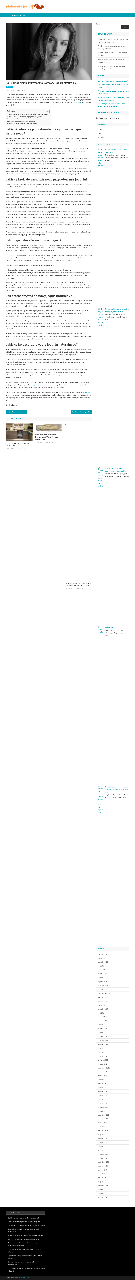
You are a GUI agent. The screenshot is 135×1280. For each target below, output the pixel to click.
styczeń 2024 (102, 1036)
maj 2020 (101, 1182)
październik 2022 (104, 1068)
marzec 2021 (102, 1142)
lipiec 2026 (101, 958)
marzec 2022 (102, 1095)
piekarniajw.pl (21, 90)
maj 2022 (101, 1087)
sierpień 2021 (102, 1123)
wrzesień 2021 (103, 1119)
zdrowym (78, 102)
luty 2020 (101, 1193)
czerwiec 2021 (103, 1131)
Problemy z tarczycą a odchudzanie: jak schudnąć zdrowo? (111, 47)
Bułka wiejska (109, 628)
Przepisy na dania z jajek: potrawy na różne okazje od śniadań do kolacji (78, 584)
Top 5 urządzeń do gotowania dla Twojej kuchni (17, 445)
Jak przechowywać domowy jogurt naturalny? (21, 121)
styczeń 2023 (102, 1056)
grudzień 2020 (103, 1154)
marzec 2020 (102, 1189)
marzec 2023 (102, 1048)
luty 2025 (101, 1025)
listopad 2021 (102, 1111)
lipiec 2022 (101, 1080)
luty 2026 (101, 978)
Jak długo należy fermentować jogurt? (19, 119)
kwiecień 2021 (103, 1138)
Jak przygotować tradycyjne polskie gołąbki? (113, 81)
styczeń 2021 (102, 1150)
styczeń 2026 (102, 982)
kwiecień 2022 (103, 1091)
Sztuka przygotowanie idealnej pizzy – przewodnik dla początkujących (18, 412)
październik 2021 (104, 1115)
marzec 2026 (102, 974)
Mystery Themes (25, 1277)
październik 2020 (104, 1162)
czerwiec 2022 (103, 1084)
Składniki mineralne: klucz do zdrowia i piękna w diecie (113, 54)
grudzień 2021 (103, 1107)
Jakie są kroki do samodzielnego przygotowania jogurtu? (25, 117)
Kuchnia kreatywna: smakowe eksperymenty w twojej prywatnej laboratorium (46, 437)
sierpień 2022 (102, 1076)
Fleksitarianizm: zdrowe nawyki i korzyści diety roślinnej (26, 1225)
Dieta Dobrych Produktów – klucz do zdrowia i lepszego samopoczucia (113, 41)
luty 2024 (101, 1032)
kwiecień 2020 (103, 1185)
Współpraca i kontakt (18, 15)
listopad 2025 (102, 989)
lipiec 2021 (101, 1127)
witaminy (86, 392)
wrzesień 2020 (103, 1166)
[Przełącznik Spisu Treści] (46, 111)
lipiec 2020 (101, 1174)
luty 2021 (101, 1146)
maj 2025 (101, 1013)
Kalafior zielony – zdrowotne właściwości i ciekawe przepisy (112, 61)
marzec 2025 (102, 1021)
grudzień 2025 (103, 985)
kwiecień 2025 (103, 1017)
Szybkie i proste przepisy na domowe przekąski (23, 1218)
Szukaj (98, 24)
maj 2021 (101, 1134)
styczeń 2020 (102, 1197)
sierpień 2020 (102, 1170)
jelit (78, 369)
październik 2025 (104, 993)
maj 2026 (101, 966)
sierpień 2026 (102, 954)
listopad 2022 (102, 1064)
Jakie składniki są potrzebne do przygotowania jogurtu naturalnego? (28, 114)
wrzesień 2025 (103, 997)
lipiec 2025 (101, 1005)
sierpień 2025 (102, 1001)
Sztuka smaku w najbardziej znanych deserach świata (82, 412)
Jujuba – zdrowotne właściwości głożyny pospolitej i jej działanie (111, 67)
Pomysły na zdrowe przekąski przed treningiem (24, 1222)
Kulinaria (9, 87)
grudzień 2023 (103, 1040)
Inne (99, 133)
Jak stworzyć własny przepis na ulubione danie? (24, 1239)
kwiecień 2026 (103, 970)
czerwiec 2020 (103, 1178)
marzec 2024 (102, 1029)
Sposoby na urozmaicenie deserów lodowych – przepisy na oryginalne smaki (116, 789)
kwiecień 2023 (103, 1044)
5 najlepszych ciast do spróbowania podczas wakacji (25, 1235)
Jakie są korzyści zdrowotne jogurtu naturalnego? (23, 123)
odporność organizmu (40, 385)
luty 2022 (101, 1099)
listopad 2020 (102, 1158)
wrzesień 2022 (103, 1072)
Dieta (100, 130)
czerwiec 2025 (103, 1009)
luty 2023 (101, 1052)
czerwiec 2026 (103, 962)
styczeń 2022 (102, 1103)
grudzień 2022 (103, 1060)
